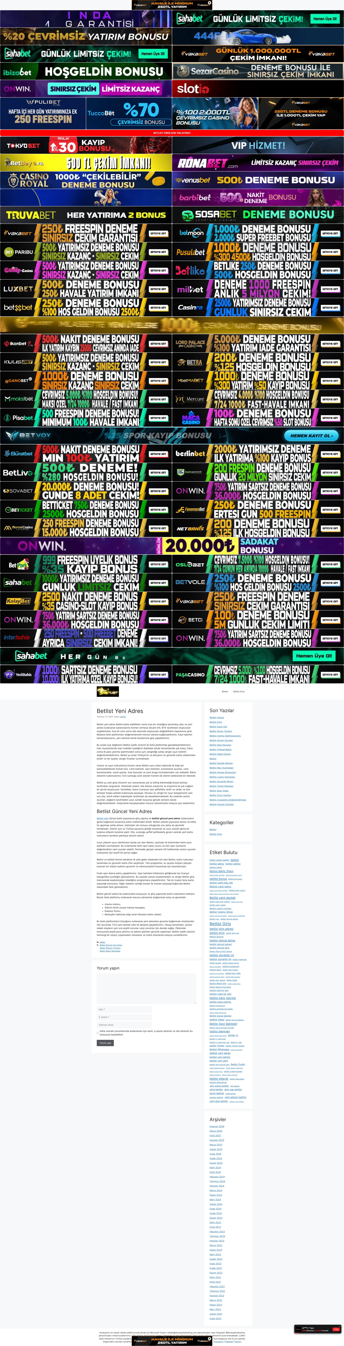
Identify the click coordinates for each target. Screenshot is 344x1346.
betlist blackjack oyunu (234, 875)
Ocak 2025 (215, 1154)
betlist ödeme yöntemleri (234, 1068)
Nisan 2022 (216, 1304)
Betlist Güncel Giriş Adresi (221, 951)
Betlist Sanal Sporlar (220, 1015)
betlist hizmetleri (215, 967)
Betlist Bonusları (235, 879)
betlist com (214, 919)
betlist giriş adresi (221, 928)
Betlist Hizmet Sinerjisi (222, 804)
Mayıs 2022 (216, 1300)
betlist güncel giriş (219, 947)
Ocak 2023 (215, 1263)
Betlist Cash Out (218, 726)
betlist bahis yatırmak (217, 875)
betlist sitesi (217, 1019)
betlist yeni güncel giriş (219, 1065)
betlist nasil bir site (219, 990)
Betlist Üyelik (238, 1064)
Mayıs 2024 (216, 1190)
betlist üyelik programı (229, 1075)
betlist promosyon (217, 1006)
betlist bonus (218, 878)
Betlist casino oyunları (220, 908)
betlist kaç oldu (233, 973)
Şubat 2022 (216, 1314)
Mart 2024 (215, 1199)
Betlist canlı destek (223, 897)
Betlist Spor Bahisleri (223, 1023)
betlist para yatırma (223, 998)
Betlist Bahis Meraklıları (110, 951)
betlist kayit (215, 970)
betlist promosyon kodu (221, 1009)
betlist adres (217, 863)
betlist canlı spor (237, 902)
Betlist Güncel (216, 936)
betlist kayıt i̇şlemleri (217, 973)
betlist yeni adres (220, 1053)
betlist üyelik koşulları (233, 1071)
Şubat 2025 (216, 1149)
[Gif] (172, 325)
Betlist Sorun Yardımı (221, 731)
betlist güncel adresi (221, 944)
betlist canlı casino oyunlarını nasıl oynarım (224, 894)
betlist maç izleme (217, 980)
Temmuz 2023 (217, 1236)
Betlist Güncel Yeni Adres (111, 945)
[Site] (86, 233)
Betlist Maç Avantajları (222, 767)
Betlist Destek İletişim (221, 763)
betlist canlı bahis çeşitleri (219, 890)
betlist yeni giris (219, 1060)
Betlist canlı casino (237, 890)
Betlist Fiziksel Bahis (221, 749)
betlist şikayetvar (218, 1082)
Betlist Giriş (239, 691)
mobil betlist (230, 1094)
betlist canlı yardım (218, 905)
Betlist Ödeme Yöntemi (110, 948)
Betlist (225, 691)
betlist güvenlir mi (220, 959)
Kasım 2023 (216, 1218)
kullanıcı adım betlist (236, 1102)
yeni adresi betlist (235, 1097)
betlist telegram (220, 1031)
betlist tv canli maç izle (219, 1042)
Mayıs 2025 (216, 1144)
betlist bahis (216, 867)
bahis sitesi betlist (219, 860)
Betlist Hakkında (240, 959)
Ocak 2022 (215, 1318)
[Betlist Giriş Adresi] (108, 691)
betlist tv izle (236, 1042)
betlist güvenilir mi (222, 955)
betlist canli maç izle (221, 882)
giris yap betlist (233, 1089)
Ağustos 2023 (217, 1231)
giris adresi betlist (219, 1085)
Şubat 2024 (216, 1204)
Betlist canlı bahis (220, 886)
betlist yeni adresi (220, 1057)
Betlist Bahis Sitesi (221, 871)
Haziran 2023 (217, 1240)
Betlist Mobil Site (218, 983)
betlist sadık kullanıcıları (218, 1013)
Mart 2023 (215, 1254)
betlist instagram (231, 966)
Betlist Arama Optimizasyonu (225, 735)
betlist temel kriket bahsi (218, 1036)
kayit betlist (217, 1093)
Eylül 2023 (215, 1227)
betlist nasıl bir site (220, 993)
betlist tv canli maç (218, 1039)
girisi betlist (216, 1089)
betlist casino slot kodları (218, 916)
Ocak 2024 (215, 1208)
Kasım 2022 (216, 1272)
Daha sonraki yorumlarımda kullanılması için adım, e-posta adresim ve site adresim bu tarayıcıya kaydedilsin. (146, 1033)
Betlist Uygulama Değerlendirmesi (228, 800)
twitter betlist (216, 1097)
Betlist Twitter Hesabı (235, 1046)
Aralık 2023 (216, 1213)
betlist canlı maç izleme (220, 902)
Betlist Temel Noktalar (221, 786)
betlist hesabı (215, 963)
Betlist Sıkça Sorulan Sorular (222, 1028)
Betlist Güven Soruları (221, 740)
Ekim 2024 (215, 1167)
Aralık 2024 (216, 1158)
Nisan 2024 (216, 1195)
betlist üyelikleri (215, 1075)
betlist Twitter (217, 1045)
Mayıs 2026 (216, 1131)
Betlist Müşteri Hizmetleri (220, 987)
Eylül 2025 (215, 1135)
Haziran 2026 (217, 1126)
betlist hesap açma (230, 963)
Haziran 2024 (217, 1186)
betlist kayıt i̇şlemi (230, 970)
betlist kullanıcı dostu (217, 977)
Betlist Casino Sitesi (221, 911)
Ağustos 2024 (217, 1176)
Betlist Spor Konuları (220, 745)
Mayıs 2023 (216, 1245)
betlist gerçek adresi (229, 919)
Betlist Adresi (217, 717)
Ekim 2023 (215, 1222)
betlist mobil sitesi (234, 984)
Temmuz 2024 (217, 1181)
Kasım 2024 (216, 1163)
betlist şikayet (219, 1078)
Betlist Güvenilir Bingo (221, 781)
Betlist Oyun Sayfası (220, 795)
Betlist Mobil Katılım (220, 754)
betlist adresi (233, 863)
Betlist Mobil (232, 980)
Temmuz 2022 (217, 1291)
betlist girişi (217, 933)
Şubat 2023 (216, 1259)
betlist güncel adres (222, 940)
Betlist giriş (103, 818)
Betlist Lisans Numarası (222, 777)
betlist (235, 860)
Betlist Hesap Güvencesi (223, 772)
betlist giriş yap (232, 933)
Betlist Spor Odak (219, 790)
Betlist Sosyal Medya (235, 1020)
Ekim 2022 (215, 1277)
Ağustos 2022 (217, 1286)
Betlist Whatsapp (219, 1049)
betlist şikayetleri (237, 1079)
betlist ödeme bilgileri (217, 1068)
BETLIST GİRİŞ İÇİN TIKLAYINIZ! (172, 133)
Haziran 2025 (217, 1140)
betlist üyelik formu (216, 1072)
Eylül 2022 (215, 1282)
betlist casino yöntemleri (236, 916)
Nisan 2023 (216, 1250)
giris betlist (234, 1086)
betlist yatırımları (236, 1050)
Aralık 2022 (216, 1268)
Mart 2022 (215, 1309)
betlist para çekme (220, 1001)
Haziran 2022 (217, 1295)
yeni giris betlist (219, 1101)
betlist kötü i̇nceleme (233, 977)
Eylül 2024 (215, 1172)
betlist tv (233, 1035)
